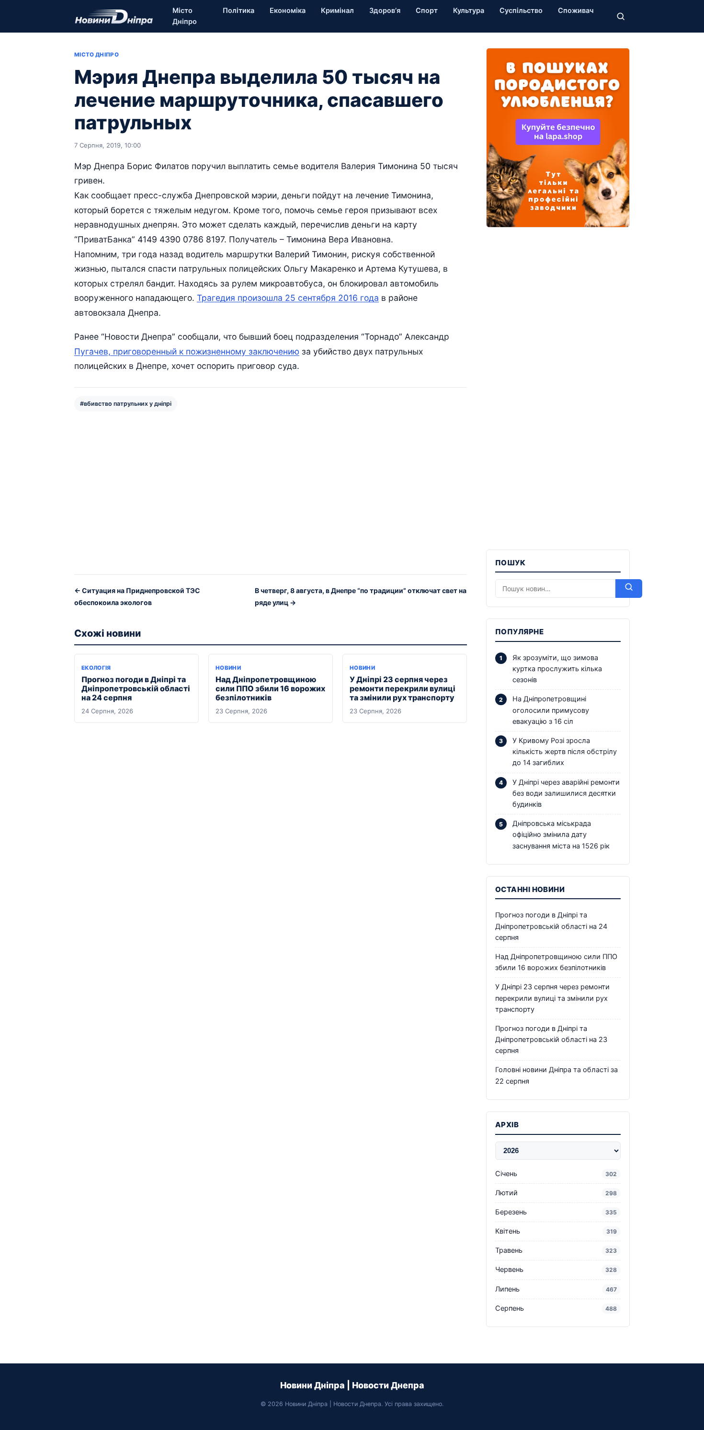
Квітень (556, 1231)
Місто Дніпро (184, 16)
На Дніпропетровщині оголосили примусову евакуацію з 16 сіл (550, 710)
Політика (238, 10)
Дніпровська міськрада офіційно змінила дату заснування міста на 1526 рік (561, 834)
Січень (556, 1173)
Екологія (96, 667)
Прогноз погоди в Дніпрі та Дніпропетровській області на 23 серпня (551, 1039)
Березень (556, 1212)
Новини (228, 667)
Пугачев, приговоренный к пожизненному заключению (186, 351)
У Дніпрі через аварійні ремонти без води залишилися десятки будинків (566, 793)
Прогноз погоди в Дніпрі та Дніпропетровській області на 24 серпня (135, 688)
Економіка (288, 10)
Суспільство (521, 10)
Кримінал (337, 10)
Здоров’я (384, 10)
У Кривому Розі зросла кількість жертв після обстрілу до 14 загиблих (564, 751)
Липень (556, 1289)
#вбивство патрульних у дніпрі (125, 403)
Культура (468, 10)
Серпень (556, 1308)
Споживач (575, 10)
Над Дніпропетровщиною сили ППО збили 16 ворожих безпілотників (270, 688)
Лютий (556, 1193)
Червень (556, 1269)
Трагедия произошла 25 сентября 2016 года (288, 298)
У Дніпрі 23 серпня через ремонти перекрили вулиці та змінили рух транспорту (402, 688)
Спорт (427, 10)
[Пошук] (621, 16)
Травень (556, 1250)
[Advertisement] (270, 492)
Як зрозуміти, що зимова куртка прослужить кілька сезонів (557, 668)
